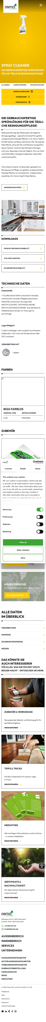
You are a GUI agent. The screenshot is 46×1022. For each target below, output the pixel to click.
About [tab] (37, 469)
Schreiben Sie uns (11, 929)
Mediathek (7, 979)
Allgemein (5, 85)
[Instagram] (15, 1011)
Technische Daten (37, 85)
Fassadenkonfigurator (13, 958)
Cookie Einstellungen (8, 1006)
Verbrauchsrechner (21, 91)
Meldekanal (5, 991)
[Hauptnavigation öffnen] (41, 5)
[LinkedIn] (6, 1011)
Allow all (23, 542)
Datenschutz (5, 999)
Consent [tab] (8, 469)
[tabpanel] (23, 215)
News (4, 975)
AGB (2, 995)
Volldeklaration (12, 258)
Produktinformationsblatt (16, 248)
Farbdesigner (21, 97)
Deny (23, 558)
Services (7, 945)
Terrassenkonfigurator (14, 965)
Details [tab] (23, 469)
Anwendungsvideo (12, 187)
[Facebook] (12, 1011)
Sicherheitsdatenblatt (14, 268)
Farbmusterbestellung (13, 968)
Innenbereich (11, 941)
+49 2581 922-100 (10, 926)
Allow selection (23, 550)
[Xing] (9, 1011)
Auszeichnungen (19, 85)
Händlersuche (21, 102)
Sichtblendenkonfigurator (16, 961)
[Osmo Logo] (11, 6)
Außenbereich (12, 936)
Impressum (5, 1002)
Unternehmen (11, 950)
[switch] (40, 517)
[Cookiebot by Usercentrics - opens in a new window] (33, 462)
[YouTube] (2, 1011)
